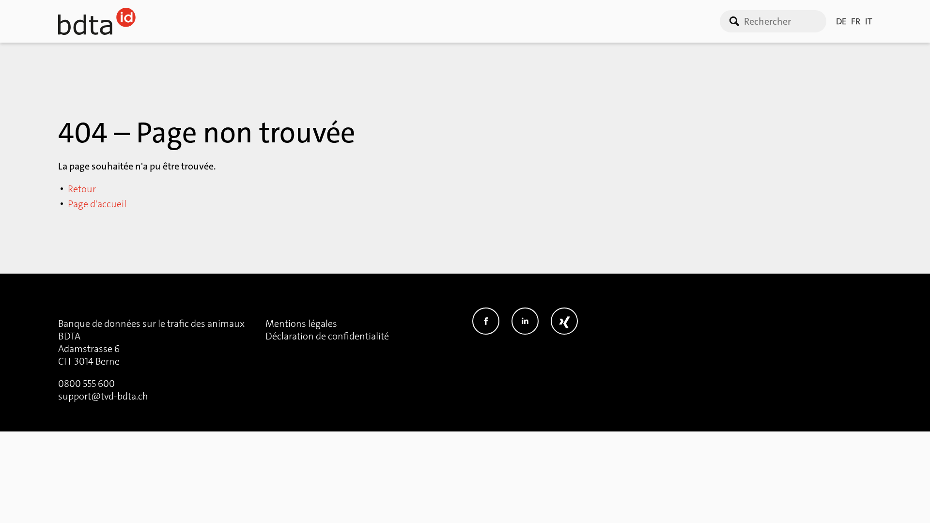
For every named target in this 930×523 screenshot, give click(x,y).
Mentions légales (301, 323)
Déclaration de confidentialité (327, 336)
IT (868, 21)
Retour (82, 189)
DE (841, 21)
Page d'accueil (97, 204)
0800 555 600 (86, 383)
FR (855, 21)
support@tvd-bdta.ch (103, 396)
